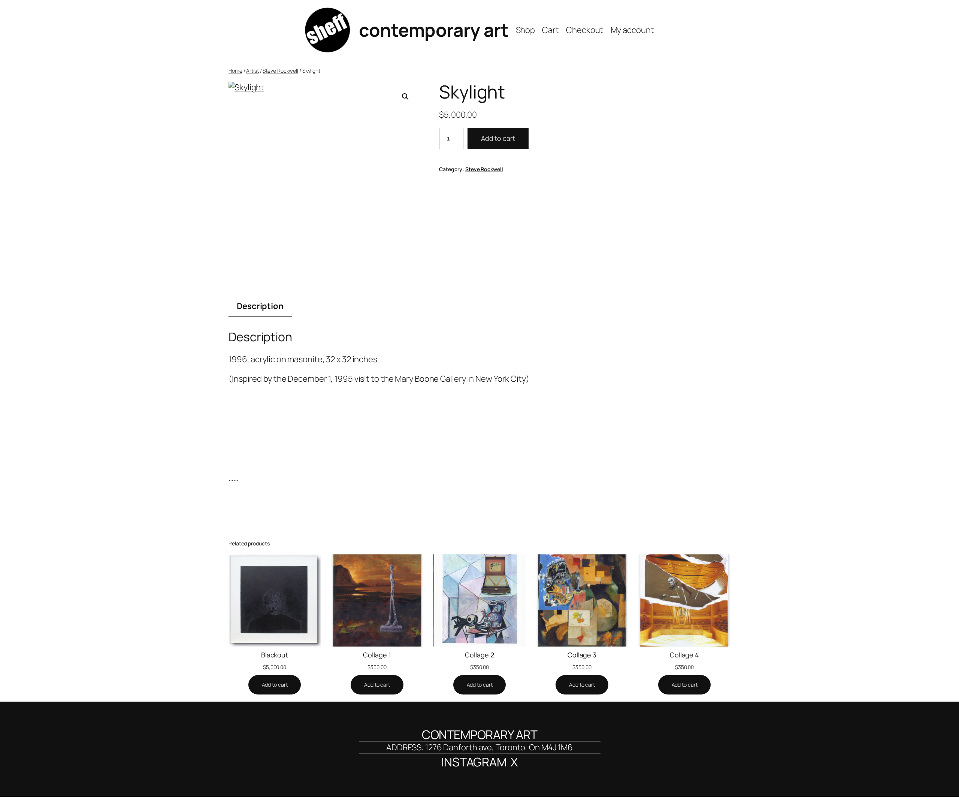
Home (235, 70)
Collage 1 (377, 655)
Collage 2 (479, 655)
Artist (252, 70)
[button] (405, 96)
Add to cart (498, 138)
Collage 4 (684, 655)
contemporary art (433, 30)
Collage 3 (582, 655)
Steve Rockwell (280, 70)
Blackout (274, 655)
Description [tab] (260, 306)
